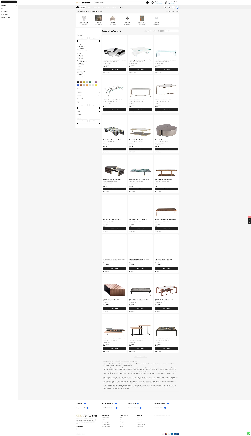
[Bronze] (81, 85)
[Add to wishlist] (124, 44)
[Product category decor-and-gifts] (84, 20)
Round (80, 72)
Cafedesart (131, 143)
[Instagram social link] (77, 429)
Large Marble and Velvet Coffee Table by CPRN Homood (139, 300)
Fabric (80, 55)
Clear (80, 66)
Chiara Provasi (158, 262)
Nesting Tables (110, 181)
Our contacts (140, 426)
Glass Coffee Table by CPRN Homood (164, 299)
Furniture (81, 46)
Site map (83, 434)
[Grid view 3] (161, 31)
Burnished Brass (82, 61)
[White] (93, 82)
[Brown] (81, 82)
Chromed (81, 64)
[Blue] (78, 85)
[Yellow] (96, 85)
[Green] (90, 82)
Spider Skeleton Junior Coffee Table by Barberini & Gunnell (112, 100)
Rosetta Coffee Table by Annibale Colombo (165, 219)
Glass (80, 57)
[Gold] (84, 82)
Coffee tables (109, 61)
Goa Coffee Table (159, 139)
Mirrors (121, 426)
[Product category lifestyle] (113, 20)
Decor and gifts (82, 50)
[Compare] (124, 38)
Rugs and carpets (106, 426)
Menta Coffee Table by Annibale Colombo (113, 219)
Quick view (124, 41)
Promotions (139, 420)
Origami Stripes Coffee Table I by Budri (112, 139)
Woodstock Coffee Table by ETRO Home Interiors (139, 180)
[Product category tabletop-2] (156, 20)
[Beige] (96, 82)
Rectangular (81, 76)
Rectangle (81, 71)
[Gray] (87, 82)
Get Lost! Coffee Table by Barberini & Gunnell (114, 60)
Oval (80, 74)
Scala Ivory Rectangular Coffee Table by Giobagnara (139, 260)
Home (77, 11)
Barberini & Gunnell (107, 63)
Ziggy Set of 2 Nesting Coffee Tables (112, 179)
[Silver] (90, 85)
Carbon (80, 63)
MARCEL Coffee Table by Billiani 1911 (138, 99)
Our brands (139, 422)
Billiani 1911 (131, 103)
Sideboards (122, 422)
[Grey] (84, 85)
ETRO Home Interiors (159, 143)
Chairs (121, 420)
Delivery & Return (141, 424)
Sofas (121, 417)
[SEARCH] (147, 2)
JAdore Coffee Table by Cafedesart (137, 139)
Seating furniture (105, 417)
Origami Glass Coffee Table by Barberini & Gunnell (165, 60)
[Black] (78, 82)
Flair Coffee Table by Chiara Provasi (164, 259)
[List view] (158, 31)
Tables (81, 48)
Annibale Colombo (107, 222)
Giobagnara (105, 262)
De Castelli (105, 302)
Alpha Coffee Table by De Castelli (111, 299)
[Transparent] (93, 85)
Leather (80, 58)
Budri (104, 143)
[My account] (165, 7)
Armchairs (122, 424)
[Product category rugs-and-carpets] (142, 20)
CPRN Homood (132, 302)
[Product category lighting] (127, 20)
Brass (80, 60)
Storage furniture (105, 424)
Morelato (157, 183)
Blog (138, 417)
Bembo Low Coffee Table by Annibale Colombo (138, 220)
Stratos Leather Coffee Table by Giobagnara (114, 259)
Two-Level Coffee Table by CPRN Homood (139, 339)
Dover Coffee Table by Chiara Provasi (164, 339)
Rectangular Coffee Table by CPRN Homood (114, 339)
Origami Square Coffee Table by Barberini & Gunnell (140, 60)
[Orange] (87, 85)
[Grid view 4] (163, 31)
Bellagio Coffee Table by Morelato (163, 179)
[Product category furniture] (98, 20)
